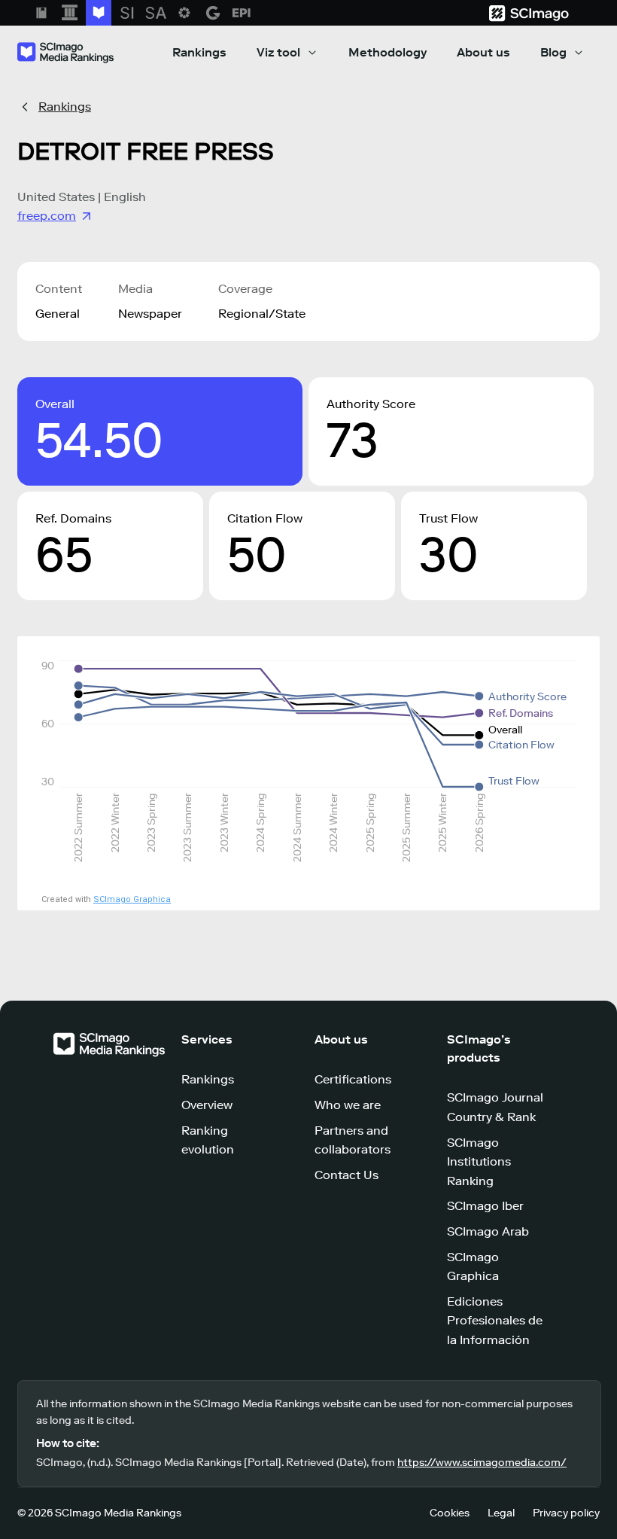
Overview (207, 1105)
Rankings (199, 52)
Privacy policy (566, 1513)
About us (483, 52)
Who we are (348, 1105)
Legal (501, 1513)
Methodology (387, 52)
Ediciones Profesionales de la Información (495, 1320)
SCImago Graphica (132, 899)
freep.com (46, 216)
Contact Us (346, 1175)
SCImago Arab (488, 1231)
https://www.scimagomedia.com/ (482, 1462)
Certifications (353, 1079)
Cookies (450, 1513)
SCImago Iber (485, 1206)
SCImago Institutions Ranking (479, 1161)
